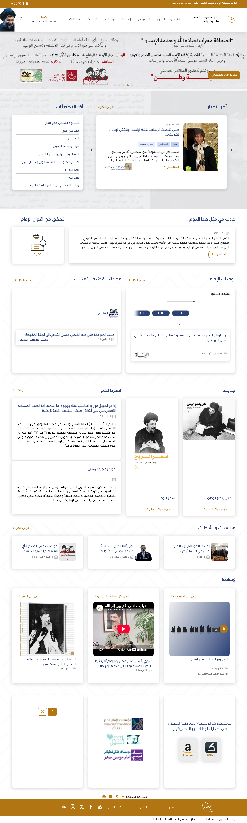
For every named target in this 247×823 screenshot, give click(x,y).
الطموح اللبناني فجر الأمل (62, 123)
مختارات (74, 19)
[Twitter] (19, 4)
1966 (180, 313)
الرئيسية (174, 19)
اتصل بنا (142, 807)
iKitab (211, 755)
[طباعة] (104, 797)
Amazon (188, 755)
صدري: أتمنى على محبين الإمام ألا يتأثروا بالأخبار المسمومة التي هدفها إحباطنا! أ (123, 664)
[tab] (52, 712)
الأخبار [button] (160, 19)
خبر (175, 144)
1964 (141, 313)
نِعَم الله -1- (72, 178)
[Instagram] (15, 4)
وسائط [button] (109, 19)
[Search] (20, 19)
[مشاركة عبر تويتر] (116, 797)
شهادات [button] (91, 19)
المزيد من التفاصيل (224, 75)
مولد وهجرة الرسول (66, 146)
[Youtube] (27, 4)
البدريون (73, 138)
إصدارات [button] (125, 19)
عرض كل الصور (30, 596)
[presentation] (243, 58)
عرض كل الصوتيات (185, 596)
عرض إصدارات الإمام (218, 509)
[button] (132, 85)
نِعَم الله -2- (71, 170)
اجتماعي (163, 144)
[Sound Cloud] (12, 4)
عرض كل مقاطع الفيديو (113, 596)
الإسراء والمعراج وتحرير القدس (59, 154)
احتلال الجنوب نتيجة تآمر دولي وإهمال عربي (50, 162)
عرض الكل (106, 107)
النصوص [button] (143, 19)
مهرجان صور (70, 131)
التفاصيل (172, 167)
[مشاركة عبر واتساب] (110, 797)
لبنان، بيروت (146, 144)
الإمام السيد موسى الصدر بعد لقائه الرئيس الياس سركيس (51, 662)
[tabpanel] (47, 746)
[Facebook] (23, 4)
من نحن (174, 807)
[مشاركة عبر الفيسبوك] (123, 797)
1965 (161, 313)
